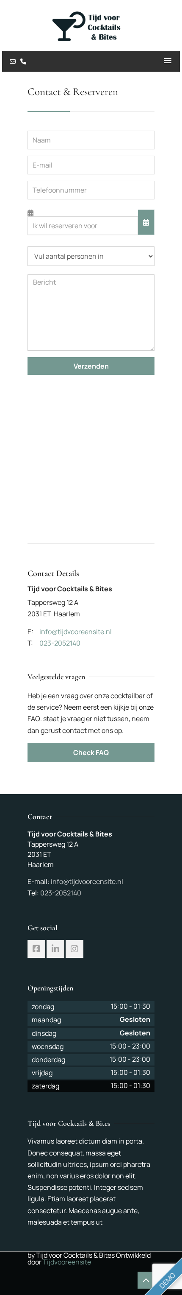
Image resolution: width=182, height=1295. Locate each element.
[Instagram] (74, 949)
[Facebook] (36, 949)
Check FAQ (91, 752)
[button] (168, 61)
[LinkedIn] (55, 949)
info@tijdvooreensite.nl (87, 881)
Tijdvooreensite (67, 1262)
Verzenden (91, 366)
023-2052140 (60, 893)
